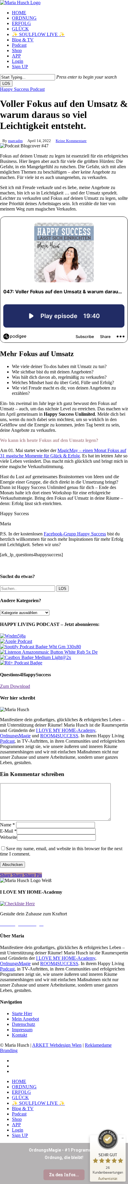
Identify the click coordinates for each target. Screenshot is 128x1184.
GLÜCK (20, 1097)
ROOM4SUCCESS (59, 735)
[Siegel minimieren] (123, 1138)
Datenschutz (23, 1024)
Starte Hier (22, 1013)
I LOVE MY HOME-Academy (65, 730)
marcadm (15, 140)
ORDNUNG (24, 1086)
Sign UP (20, 1135)
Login (17, 1129)
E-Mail (8, 831)
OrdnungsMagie (15, 735)
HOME (19, 1081)
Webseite (8, 837)
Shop (17, 1119)
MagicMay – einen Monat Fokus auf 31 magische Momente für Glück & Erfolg (63, 453)
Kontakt (19, 1034)
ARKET (41, 1045)
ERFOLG (21, 1092)
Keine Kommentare (71, 140)
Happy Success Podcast (22, 89)
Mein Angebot (25, 1018)
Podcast (7, 741)
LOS (6, 83)
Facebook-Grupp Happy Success (75, 533)
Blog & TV (23, 1108)
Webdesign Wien (66, 1045)
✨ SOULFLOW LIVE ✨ (38, 1103)
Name (7, 824)
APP (16, 1124)
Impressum (22, 1029)
